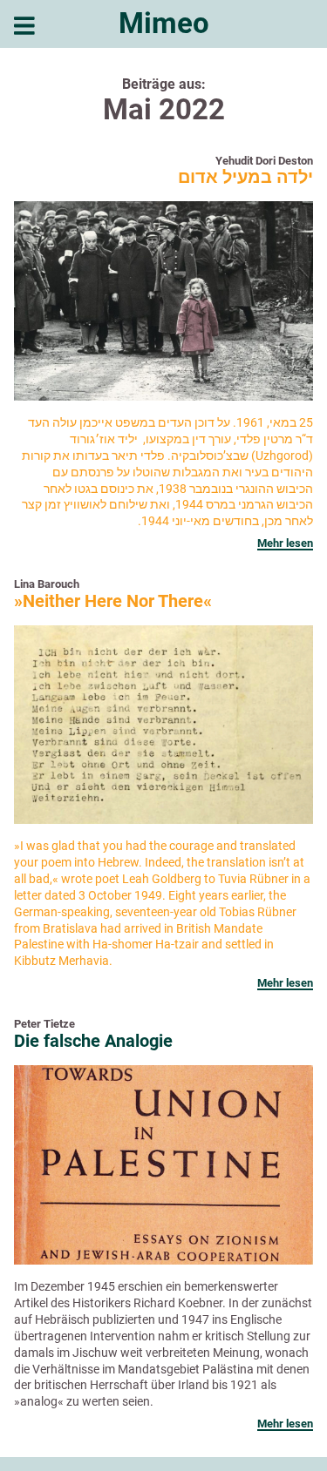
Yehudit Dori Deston (264, 160)
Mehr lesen (285, 543)
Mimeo (164, 23)
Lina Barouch (46, 583)
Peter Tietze (44, 1023)
